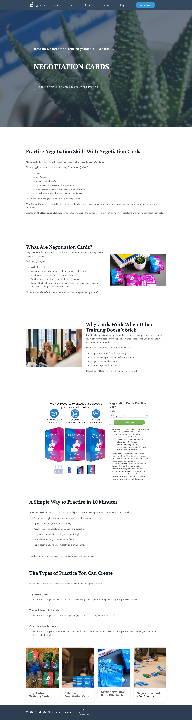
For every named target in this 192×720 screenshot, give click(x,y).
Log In (123, 5)
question (56, 185)
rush (38, 173)
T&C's (80, 712)
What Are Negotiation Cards (77, 694)
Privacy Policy (82, 710)
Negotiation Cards (149, 693)
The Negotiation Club (47, 213)
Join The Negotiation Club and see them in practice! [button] (68, 86)
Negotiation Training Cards (39, 694)
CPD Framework (83, 715)
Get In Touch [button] (145, 5)
